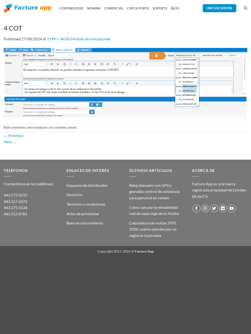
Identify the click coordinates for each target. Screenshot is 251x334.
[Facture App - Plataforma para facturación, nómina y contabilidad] (28, 8)
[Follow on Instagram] (205, 208)
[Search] (245, 8)
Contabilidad (71, 8)
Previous (13, 135)
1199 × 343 (56, 38)
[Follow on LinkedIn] (223, 208)
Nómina (94, 8)
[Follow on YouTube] (232, 208)
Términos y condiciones (85, 204)
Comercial (114, 8)
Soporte (160, 8)
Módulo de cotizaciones (91, 38)
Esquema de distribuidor (87, 185)
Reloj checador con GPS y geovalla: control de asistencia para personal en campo (154, 191)
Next (10, 141)
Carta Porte (138, 8)
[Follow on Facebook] (196, 208)
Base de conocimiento (84, 223)
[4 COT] (125, 82)
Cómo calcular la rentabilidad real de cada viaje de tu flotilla (154, 210)
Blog (175, 8)
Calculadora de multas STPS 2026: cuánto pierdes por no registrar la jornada (152, 229)
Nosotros (74, 194)
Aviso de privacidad (82, 213)
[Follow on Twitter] (214, 208)
